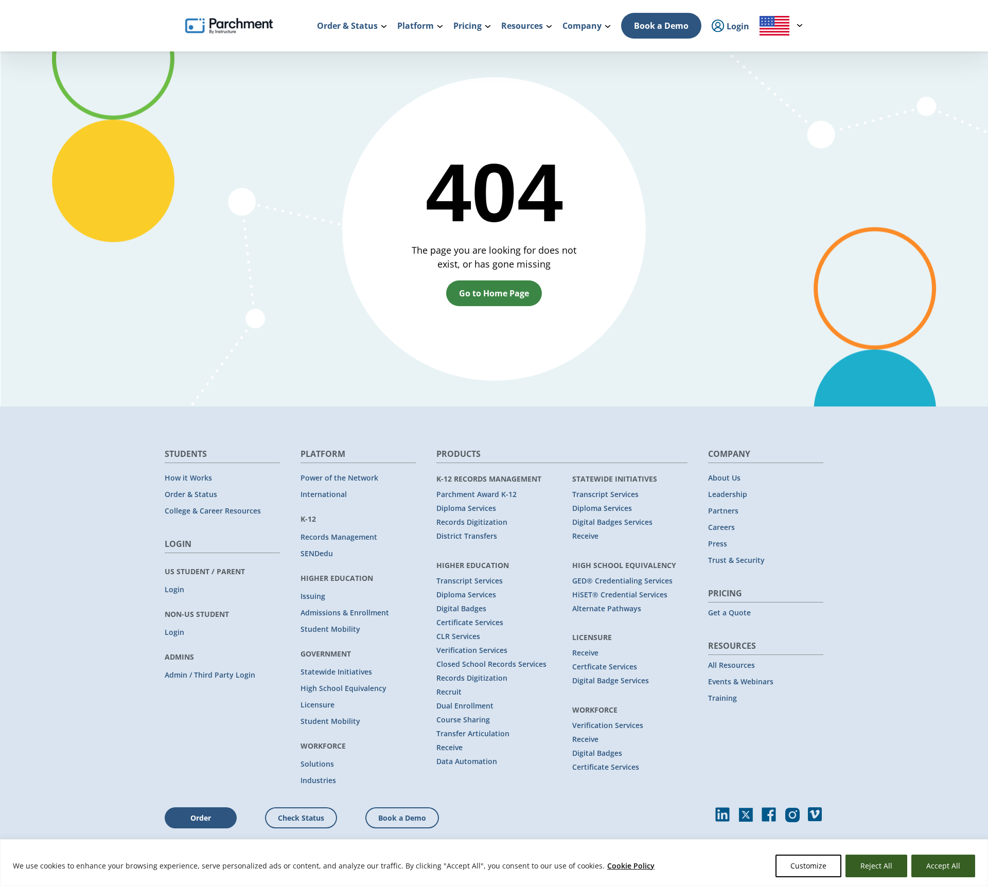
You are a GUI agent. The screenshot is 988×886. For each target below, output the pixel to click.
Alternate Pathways (606, 608)
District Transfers (466, 536)
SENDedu (317, 553)
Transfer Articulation (472, 733)
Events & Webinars (740, 681)
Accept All (943, 866)
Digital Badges (461, 608)
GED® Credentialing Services (622, 581)
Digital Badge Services (610, 680)
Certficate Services (604, 666)
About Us (724, 478)
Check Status (301, 818)
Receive (449, 747)
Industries (318, 780)
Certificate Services (469, 622)
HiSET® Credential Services (619, 594)
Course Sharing (463, 719)
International (324, 494)
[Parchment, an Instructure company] (229, 26)
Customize (808, 866)
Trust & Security (736, 560)
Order (200, 818)
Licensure (317, 705)
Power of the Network (339, 478)
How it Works (188, 478)
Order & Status (191, 494)
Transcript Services (469, 581)
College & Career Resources (213, 511)
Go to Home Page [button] (494, 293)
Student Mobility (330, 629)
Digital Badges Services (612, 522)
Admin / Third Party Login (210, 675)
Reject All (876, 866)
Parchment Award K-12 (476, 494)
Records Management (339, 537)
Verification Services (471, 650)
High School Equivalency (343, 688)
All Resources (731, 665)
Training (722, 698)
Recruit (449, 692)
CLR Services (458, 636)
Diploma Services (466, 508)
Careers (721, 527)
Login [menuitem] (737, 26)
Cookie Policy (631, 866)
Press (717, 543)
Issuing (313, 596)
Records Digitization (471, 522)
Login (174, 589)
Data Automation (466, 761)
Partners (723, 511)
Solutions (317, 764)
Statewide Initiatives (336, 672)
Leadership (727, 494)
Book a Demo (661, 25)
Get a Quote (729, 612)
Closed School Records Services (491, 664)
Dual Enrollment (464, 706)
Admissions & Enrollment (345, 612)
